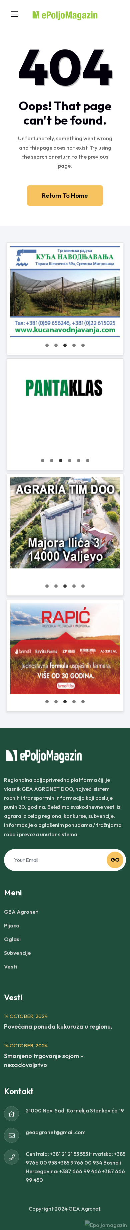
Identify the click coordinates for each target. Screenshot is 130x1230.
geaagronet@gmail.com (56, 1132)
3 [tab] (65, 345)
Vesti (10, 966)
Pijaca (11, 925)
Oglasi (12, 939)
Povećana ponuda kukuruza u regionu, (58, 1026)
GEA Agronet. (85, 1208)
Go (115, 859)
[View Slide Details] (65, 291)
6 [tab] (87, 460)
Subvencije (17, 952)
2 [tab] (56, 345)
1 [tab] (47, 345)
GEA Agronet (21, 911)
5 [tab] (83, 345)
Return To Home (65, 195)
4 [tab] (74, 345)
